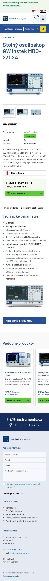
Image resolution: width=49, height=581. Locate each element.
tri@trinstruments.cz (20, 552)
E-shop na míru (8, 576)
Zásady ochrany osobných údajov (21, 517)
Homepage (10, 507)
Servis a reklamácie (14, 514)
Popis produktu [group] (11, 208)
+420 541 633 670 (28, 424)
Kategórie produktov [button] (18, 320)
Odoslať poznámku (11, 493)
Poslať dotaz (30, 136)
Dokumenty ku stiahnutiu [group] (32, 208)
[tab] (9, 112)
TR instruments (14, 5)
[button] (35, 18)
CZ (36, 10)
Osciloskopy (9, 37)
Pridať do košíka (18, 193)
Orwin (16, 576)
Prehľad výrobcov (13, 511)
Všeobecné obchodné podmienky (21, 521)
